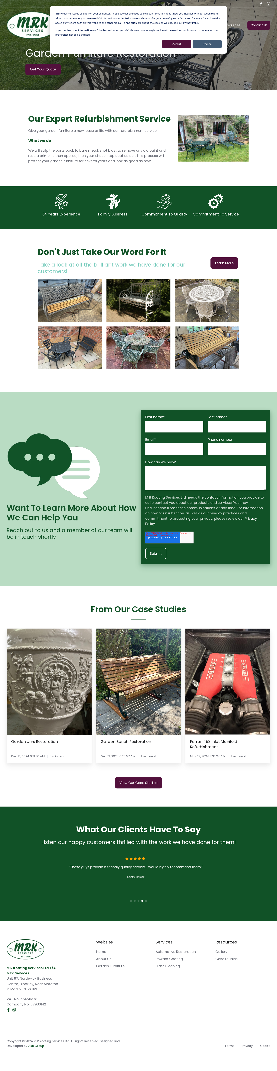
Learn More (224, 263)
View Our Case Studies (138, 782)
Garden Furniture (110, 966)
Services (164, 942)
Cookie (265, 1046)
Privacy (247, 1046)
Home (101, 951)
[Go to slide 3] (138, 901)
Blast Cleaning (168, 966)
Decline (207, 43)
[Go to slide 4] (142, 901)
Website (104, 942)
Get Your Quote (43, 69)
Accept (176, 43)
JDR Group (36, 1046)
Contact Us (259, 25)
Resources (232, 25)
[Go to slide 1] (131, 901)
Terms (229, 1046)
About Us (103, 958)
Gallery (221, 951)
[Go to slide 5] (146, 901)
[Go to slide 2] (135, 901)
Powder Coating (169, 958)
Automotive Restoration (176, 951)
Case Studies (226, 958)
